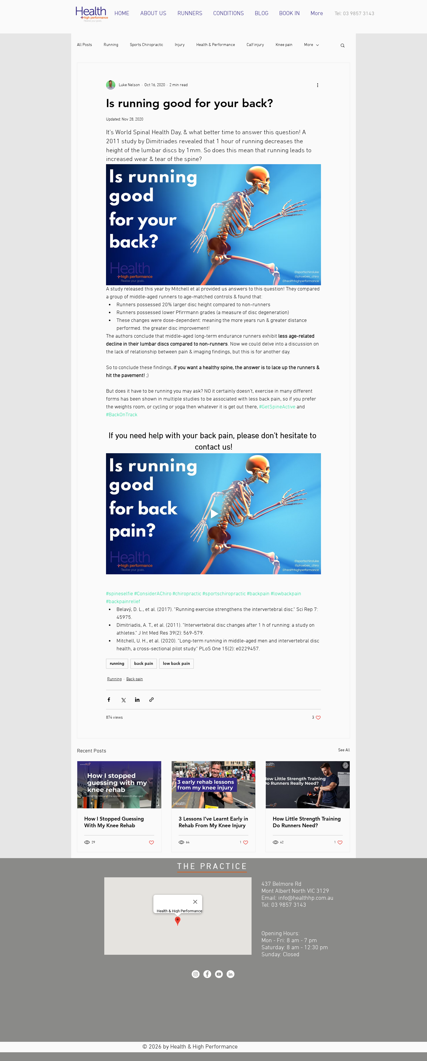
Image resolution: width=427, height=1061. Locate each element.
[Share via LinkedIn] (137, 699)
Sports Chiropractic (146, 44)
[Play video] (213, 513)
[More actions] (317, 85)
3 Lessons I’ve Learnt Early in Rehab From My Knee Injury (213, 822)
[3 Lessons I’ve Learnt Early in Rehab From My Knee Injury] (214, 784)
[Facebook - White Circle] (207, 974)
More (308, 44)
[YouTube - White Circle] (219, 974)
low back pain (176, 663)
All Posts (84, 44)
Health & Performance (215, 44)
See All (344, 750)
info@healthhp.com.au (305, 898)
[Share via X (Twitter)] (123, 699)
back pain (143, 663)
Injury (180, 44)
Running (111, 44)
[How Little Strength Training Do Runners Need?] (308, 784)
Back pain (134, 679)
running (117, 663)
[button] (342, 45)
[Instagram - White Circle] (196, 974)
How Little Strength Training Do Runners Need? (307, 822)
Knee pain (284, 44)
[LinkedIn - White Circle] (230, 974)
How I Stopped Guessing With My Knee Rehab (114, 822)
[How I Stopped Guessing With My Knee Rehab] (119, 784)
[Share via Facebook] (109, 699)
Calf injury (255, 44)
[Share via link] (151, 699)
